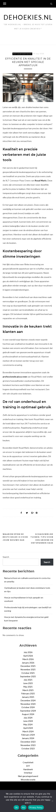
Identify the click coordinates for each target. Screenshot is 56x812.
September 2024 (28, 710)
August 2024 (28, 714)
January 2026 (28, 662)
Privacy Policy (36, 807)
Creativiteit (28, 762)
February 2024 (28, 734)
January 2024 (28, 738)
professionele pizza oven (15, 376)
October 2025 (28, 673)
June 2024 (28, 721)
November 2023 (28, 745)
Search (6, 557)
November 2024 (28, 704)
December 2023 (28, 741)
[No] (52, 800)
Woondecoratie (28, 779)
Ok (16, 807)
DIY (28, 766)
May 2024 (28, 724)
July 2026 (28, 652)
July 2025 (28, 679)
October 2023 (28, 748)
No (23, 807)
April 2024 (28, 728)
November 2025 (28, 669)
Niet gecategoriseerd (22, 54)
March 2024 (28, 731)
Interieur (28, 772)
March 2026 (28, 659)
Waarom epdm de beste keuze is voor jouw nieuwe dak (15, 537)
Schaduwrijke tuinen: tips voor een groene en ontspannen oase (41, 538)
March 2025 (28, 690)
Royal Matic (41, 180)
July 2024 (28, 717)
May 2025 (28, 686)
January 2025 (28, 697)
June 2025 (28, 683)
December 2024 (28, 700)
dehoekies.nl (28, 17)
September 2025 (28, 676)
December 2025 (28, 666)
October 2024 (28, 707)
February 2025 (28, 693)
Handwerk (28, 769)
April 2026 (28, 655)
